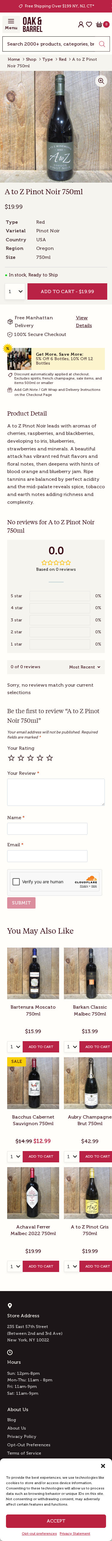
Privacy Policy (21, 1436)
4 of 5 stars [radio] (40, 758)
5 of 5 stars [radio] (49, 758)
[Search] (102, 44)
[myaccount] (81, 24)
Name (16, 817)
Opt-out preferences (39, 1533)
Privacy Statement (75, 1533)
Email (15, 845)
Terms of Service (24, 1453)
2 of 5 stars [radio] (21, 758)
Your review (23, 773)
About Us (16, 1428)
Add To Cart (41, 1047)
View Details (84, 321)
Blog (11, 1419)
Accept (56, 1521)
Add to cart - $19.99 (67, 291)
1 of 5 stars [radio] (11, 758)
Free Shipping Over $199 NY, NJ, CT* (59, 6)
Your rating (20, 748)
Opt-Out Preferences (28, 1444)
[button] (103, 1466)
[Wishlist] (89, 24)
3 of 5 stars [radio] (30, 758)
